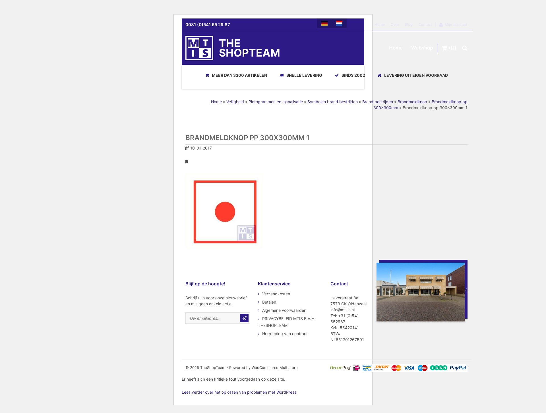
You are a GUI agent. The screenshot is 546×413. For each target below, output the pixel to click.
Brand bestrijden (377, 101)
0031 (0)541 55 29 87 (207, 24)
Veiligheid (235, 101)
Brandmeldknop (412, 101)
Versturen (244, 318)
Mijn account (456, 24)
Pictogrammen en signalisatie (276, 101)
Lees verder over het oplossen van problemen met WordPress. (239, 392)
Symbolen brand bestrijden (332, 101)
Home (380, 24)
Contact (425, 24)
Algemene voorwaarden (284, 310)
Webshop (422, 48)
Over (395, 24)
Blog (409, 24)
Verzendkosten (276, 293)
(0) (451, 48)
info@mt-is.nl (342, 309)
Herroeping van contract (285, 333)
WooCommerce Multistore (275, 367)
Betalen (269, 302)
